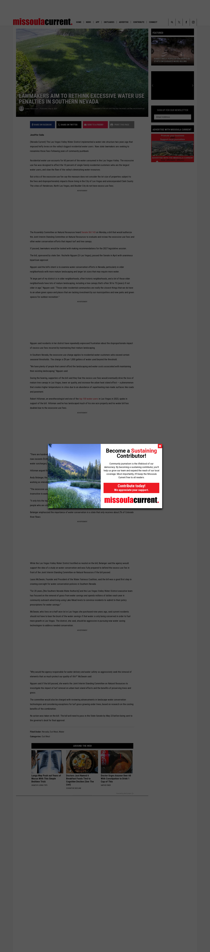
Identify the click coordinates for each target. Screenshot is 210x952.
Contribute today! (131, 488)
